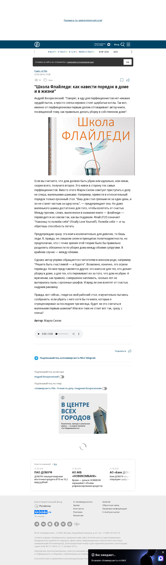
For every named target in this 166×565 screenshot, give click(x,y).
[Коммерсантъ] (37, 44)
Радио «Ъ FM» (40, 70)
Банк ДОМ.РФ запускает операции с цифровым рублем (125, 478)
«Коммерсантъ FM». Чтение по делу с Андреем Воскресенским (67, 388)
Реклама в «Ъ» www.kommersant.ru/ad (83, 20)
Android (106, 501)
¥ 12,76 (72, 51)
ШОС (116, 51)
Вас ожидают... (105, 555)
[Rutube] (63, 524)
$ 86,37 (51, 51)
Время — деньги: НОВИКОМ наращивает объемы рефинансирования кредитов (87, 483)
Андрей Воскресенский (46, 376)
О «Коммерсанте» (83, 501)
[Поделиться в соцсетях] (128, 80)
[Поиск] (122, 44)
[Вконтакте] (43, 524)
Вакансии (78, 515)
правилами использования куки (80, 62)
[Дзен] (49, 524)
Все (55, 464)
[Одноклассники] (56, 524)
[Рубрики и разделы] (128, 44)
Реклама (77, 512)
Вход (116, 44)
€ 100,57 (62, 51)
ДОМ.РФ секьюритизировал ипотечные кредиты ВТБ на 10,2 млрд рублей (51, 479)
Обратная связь (110, 505)
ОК (127, 62)
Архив (76, 505)
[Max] (69, 524)
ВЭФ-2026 (104, 51)
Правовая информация (114, 508)
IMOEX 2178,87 (86, 51)
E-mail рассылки (110, 512)
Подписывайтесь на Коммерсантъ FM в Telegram (67, 357)
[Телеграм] (36, 524)
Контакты (78, 508)
